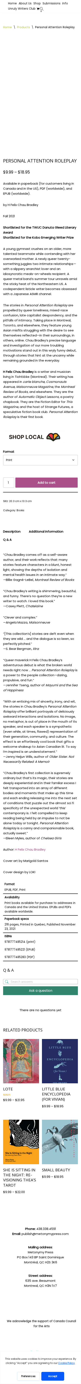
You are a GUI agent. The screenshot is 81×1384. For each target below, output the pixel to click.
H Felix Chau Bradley (30, 849)
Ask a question (40, 990)
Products (23, 27)
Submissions (51, 3)
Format (8, 451)
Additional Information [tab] (46, 531)
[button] (42, 8)
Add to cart (46, 482)
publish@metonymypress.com (45, 1234)
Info (65, 3)
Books (20, 510)
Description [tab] (12, 531)
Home (12, 3)
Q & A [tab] (7, 539)
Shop (37, 3)
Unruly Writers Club (22, 8)
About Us (25, 3)
